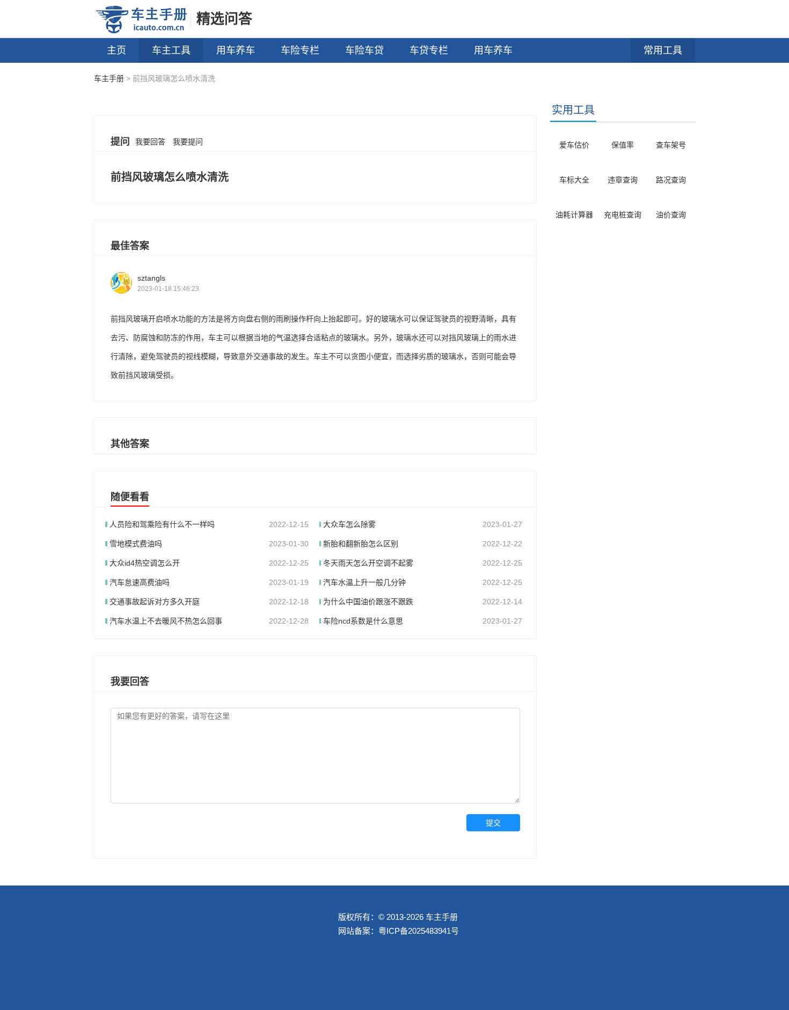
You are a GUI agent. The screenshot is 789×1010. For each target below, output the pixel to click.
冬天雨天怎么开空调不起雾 (368, 563)
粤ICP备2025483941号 (418, 930)
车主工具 (171, 50)
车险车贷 (364, 50)
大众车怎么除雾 (349, 524)
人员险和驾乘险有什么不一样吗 (162, 524)
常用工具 (663, 50)
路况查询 (671, 179)
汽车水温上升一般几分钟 (364, 582)
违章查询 (623, 179)
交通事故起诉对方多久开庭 (154, 601)
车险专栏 (300, 50)
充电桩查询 (622, 214)
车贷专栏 (429, 50)
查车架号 (671, 145)
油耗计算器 (574, 214)
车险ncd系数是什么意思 (363, 621)
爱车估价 (574, 145)
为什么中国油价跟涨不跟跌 (368, 601)
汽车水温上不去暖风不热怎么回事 (165, 621)
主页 (116, 50)
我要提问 (188, 141)
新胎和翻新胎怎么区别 (360, 543)
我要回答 (150, 141)
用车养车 (235, 50)
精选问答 (224, 19)
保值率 (622, 145)
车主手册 (109, 78)
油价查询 (671, 214)
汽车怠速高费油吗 (139, 582)
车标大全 (574, 179)
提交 (493, 822)
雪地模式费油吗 (135, 543)
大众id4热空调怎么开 (144, 563)
